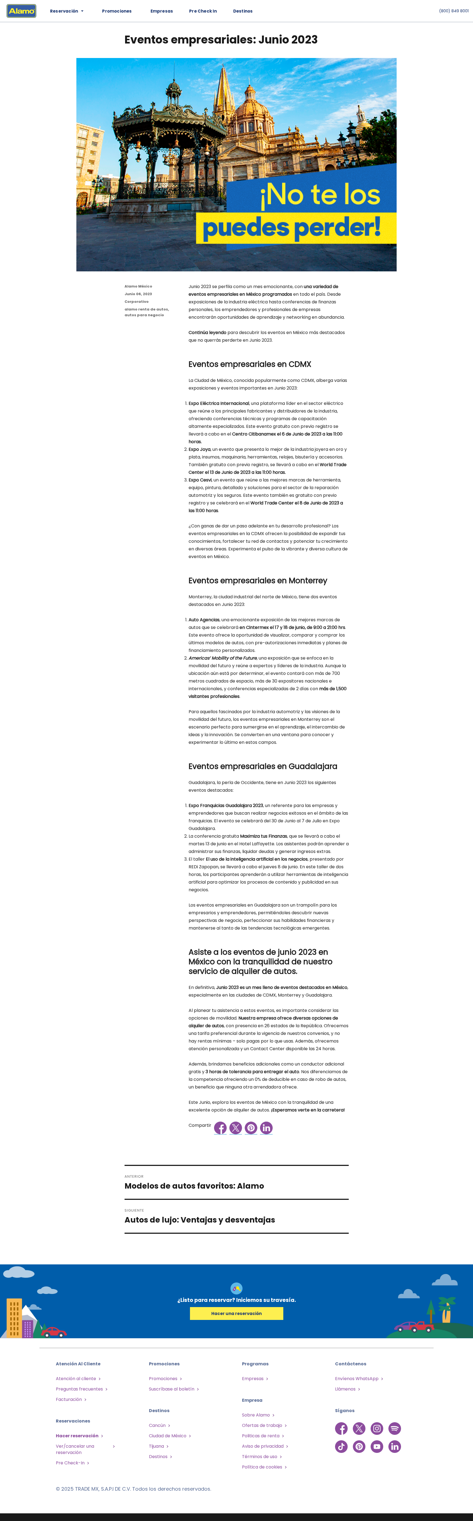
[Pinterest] (360, 1443)
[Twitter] (360, 1428)
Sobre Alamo (256, 1415)
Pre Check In (203, 11)
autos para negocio (144, 315)
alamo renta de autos (146, 309)
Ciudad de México (167, 1436)
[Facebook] (342, 1428)
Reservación (64, 11)
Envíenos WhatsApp (357, 1378)
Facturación (69, 1399)
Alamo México (138, 286)
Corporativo (137, 301)
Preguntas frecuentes (79, 1389)
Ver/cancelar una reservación (75, 1449)
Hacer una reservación (236, 1313)
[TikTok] (342, 1443)
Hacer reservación (77, 1436)
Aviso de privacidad (263, 1446)
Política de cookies (262, 1467)
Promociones (163, 1378)
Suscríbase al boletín (171, 1389)
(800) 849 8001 (454, 11)
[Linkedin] (394, 1443)
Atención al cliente (76, 1378)
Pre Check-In (70, 1463)
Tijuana (156, 1446)
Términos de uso (259, 1456)
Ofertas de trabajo (262, 1425)
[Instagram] (377, 1428)
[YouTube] (377, 1443)
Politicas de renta (260, 1436)
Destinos (243, 11)
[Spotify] (394, 1428)
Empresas (162, 11)
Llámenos (345, 1389)
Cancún (157, 1425)
